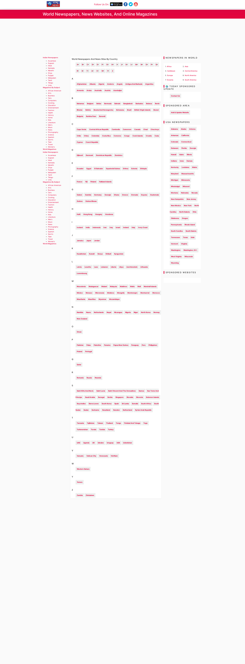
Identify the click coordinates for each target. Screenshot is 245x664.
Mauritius (92, 299)
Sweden (116, 410)
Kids (49, 120)
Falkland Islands (105, 182)
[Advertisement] (122, 38)
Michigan (174, 180)
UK (93, 443)
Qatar (79, 365)
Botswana (120, 110)
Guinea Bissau (91, 201)
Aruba (89, 90)
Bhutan (79, 110)
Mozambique (114, 299)
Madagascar (93, 286)
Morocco (156, 293)
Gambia (88, 195)
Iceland (80, 227)
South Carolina (177, 231)
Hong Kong (87, 214)
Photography (53, 132)
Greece (125, 195)
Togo (145, 423)
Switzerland (127, 410)
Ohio (194, 212)
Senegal (101, 397)
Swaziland (106, 410)
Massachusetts (187, 174)
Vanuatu (80, 456)
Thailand (109, 423)
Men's (50, 125)
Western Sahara (83, 469)
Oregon (185, 218)
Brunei (156, 110)
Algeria (101, 84)
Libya (121, 267)
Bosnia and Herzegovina (103, 110)
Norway (157, 312)
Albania (92, 84)
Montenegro (132, 293)
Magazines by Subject (51, 87)
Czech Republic (92, 142)
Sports (50, 140)
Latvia (79, 267)
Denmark (89, 155)
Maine (194, 167)
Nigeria (128, 312)
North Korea (145, 312)
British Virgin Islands (142, 110)
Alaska (183, 129)
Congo (127, 136)
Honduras (109, 214)
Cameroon (127, 129)
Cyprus (80, 142)
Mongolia (120, 293)
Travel (50, 144)
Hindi (50, 66)
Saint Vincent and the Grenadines (122, 391)
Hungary (98, 214)
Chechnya (155, 129)
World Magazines (49, 149)
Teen (50, 142)
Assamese (52, 61)
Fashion (51, 110)
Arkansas (174, 135)
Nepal (109, 312)
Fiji (86, 182)
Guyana (144, 195)
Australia (98, 90)
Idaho (181, 155)
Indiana (174, 161)
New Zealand (82, 319)
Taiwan (100, 423)
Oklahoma (175, 218)
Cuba (157, 136)
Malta (132, 286)
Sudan (86, 410)
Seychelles (81, 404)
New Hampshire (177, 199)
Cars (50, 98)
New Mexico (176, 206)
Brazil (129, 110)
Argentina (149, 84)
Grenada (134, 195)
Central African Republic (99, 129)
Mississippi (175, 186)
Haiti (78, 214)
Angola (119, 84)
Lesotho (88, 267)
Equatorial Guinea (113, 169)
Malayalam (52, 78)
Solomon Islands (152, 397)
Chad (145, 129)
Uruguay (110, 443)
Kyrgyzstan (118, 254)
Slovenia (139, 397)
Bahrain (117, 104)
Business (51, 96)
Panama (107, 345)
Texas (185, 237)
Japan (88, 241)
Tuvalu (93, 429)
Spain (116, 404)
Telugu (50, 83)
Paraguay (135, 345)
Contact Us (175, 96)
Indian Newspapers (50, 58)
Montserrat (144, 293)
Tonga (118, 423)
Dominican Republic (104, 155)
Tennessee (175, 237)
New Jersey (191, 199)
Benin (157, 104)
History (51, 115)
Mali (139, 286)
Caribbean (171, 71)
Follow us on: (101, 4)
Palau (89, 345)
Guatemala (154, 195)
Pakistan (80, 345)
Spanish (51, 137)
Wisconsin (189, 256)
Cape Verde (81, 129)
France (79, 182)
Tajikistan (90, 423)
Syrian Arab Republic (143, 410)
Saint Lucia (100, 391)
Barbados (139, 104)
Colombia (95, 136)
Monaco (89, 293)
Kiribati (108, 254)
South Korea (106, 404)
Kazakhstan (81, 254)
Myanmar (102, 299)
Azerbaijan (117, 90)
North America (190, 75)
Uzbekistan (127, 443)
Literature (51, 123)
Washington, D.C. (190, 250)
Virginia (184, 244)
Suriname (95, 410)
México (80, 293)
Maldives (123, 286)
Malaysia (113, 286)
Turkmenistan (82, 429)
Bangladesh (128, 104)
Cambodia (116, 129)
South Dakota (191, 231)
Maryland (174, 174)
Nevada (195, 193)
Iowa (182, 161)
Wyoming (175, 263)
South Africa (146, 404)
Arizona (192, 129)
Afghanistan (82, 84)
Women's (51, 147)
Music (50, 127)
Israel (118, 227)
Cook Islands (138, 136)
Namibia (80, 312)
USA (118, 443)
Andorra (110, 84)
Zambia (80, 495)
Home (50, 118)
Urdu (50, 85)
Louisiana (185, 167)
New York (187, 206)
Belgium (90, 104)
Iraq (111, 227)
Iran (105, 227)
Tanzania (80, 423)
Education (52, 105)
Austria (107, 90)
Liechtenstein (131, 267)
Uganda (86, 443)
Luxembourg (82, 273)
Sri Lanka (125, 404)
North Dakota (184, 212)
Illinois (189, 155)
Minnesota (185, 180)
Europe (170, 75)
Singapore (119, 397)
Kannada (51, 68)
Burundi (102, 116)
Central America (191, 71)
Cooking (51, 103)
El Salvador (98, 169)
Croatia (149, 136)
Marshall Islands (150, 286)
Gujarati (51, 63)
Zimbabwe (90, 495)
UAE (78, 443)
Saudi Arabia (90, 397)
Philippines (153, 345)
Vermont (174, 244)
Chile (79, 136)
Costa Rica (106, 136)
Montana (174, 193)
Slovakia (130, 397)
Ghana (116, 195)
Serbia (109, 397)
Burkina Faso (91, 116)
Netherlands (99, 312)
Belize (98, 104)
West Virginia (176, 256)
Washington (175, 250)
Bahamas (80, 104)
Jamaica (80, 241)
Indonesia (96, 227)
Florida (184, 148)
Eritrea (125, 169)
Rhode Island (190, 225)
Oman (79, 332)
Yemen (79, 482)
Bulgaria (80, 116)
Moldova (110, 293)
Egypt (89, 169)
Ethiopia (143, 169)
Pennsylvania (176, 225)
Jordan (97, 241)
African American (54, 91)
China (86, 136)
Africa (169, 66)
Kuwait (92, 254)
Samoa (141, 391)
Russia (89, 378)
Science (51, 135)
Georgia (108, 195)
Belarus (149, 104)
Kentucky (175, 167)
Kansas (189, 161)
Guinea (79, 201)
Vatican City (91, 456)
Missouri (186, 186)
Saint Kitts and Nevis (85, 391)
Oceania (170, 80)
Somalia (135, 404)
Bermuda (107, 104)
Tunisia (102, 429)
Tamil (50, 80)
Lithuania (144, 267)
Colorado (174, 142)
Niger (136, 312)
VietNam (114, 456)
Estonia (134, 169)
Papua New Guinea (120, 345)
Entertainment (53, 108)
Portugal (88, 351)
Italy (133, 227)
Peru (143, 345)
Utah (192, 237)
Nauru (88, 312)
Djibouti (80, 155)
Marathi (51, 71)
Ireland (126, 227)
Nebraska (184, 193)
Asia (186, 66)
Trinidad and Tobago (132, 423)
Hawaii (173, 155)
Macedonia (81, 286)
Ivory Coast (143, 227)
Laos (96, 267)
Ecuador (80, 169)
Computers (52, 100)
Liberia (113, 267)
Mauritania (81, 299)
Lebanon (104, 267)
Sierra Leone (94, 404)
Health (50, 113)
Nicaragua (118, 312)
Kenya (100, 254)
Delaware (174, 148)
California (185, 135)
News (50, 130)
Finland (93, 182)
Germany (98, 195)
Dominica (118, 155)
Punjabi (50, 75)
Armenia (80, 90)
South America (190, 80)
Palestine (97, 345)
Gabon (79, 195)
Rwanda (98, 378)
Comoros (117, 136)
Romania (80, 378)
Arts (49, 93)
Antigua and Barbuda (133, 84)
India (88, 227)
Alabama (174, 129)
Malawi (104, 286)
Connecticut (186, 142)
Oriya (50, 73)
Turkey (111, 429)
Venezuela (103, 456)
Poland (79, 351)
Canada (137, 129)
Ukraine (101, 443)
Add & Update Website (180, 112)
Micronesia (99, 293)
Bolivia (88, 110)
